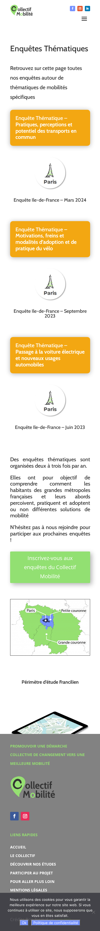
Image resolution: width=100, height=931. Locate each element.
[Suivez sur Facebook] (72, 8)
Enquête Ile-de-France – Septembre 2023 (50, 313)
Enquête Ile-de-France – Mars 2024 (50, 200)
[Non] (93, 912)
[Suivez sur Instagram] (80, 8)
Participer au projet (31, 872)
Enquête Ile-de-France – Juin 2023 (50, 427)
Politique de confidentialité (55, 923)
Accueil (18, 847)
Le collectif (22, 855)
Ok (24, 923)
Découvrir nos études (33, 864)
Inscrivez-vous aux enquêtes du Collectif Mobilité (50, 567)
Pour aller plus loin (32, 881)
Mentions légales (28, 890)
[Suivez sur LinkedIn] (87, 8)
